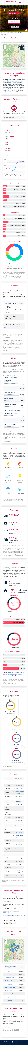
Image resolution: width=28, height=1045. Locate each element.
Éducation (21, 38)
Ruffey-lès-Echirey (18, 871)
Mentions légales (15, 1041)
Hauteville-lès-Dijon (10, 994)
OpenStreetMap (22, 66)
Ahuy (10, 974)
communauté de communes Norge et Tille (12, 89)
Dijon (5, 326)
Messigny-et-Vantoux (18, 791)
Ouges (15, 876)
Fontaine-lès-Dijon (10, 987)
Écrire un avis (14, 22)
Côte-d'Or (19, 32)
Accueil (2, 32)
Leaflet (11, 66)
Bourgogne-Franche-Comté (10, 32)
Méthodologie (7, 441)
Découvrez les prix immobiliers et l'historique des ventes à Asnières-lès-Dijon (14, 674)
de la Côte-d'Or (17, 81)
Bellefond (16, 788)
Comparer (6, 38)
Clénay (10, 1000)
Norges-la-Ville (10, 977)
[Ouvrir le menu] (20, 2)
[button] (5, 46)
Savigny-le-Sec (10, 997)
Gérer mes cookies (17, 1043)
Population (14, 38)
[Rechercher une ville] (17, 2)
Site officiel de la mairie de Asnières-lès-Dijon (14, 915)
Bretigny (10, 984)
